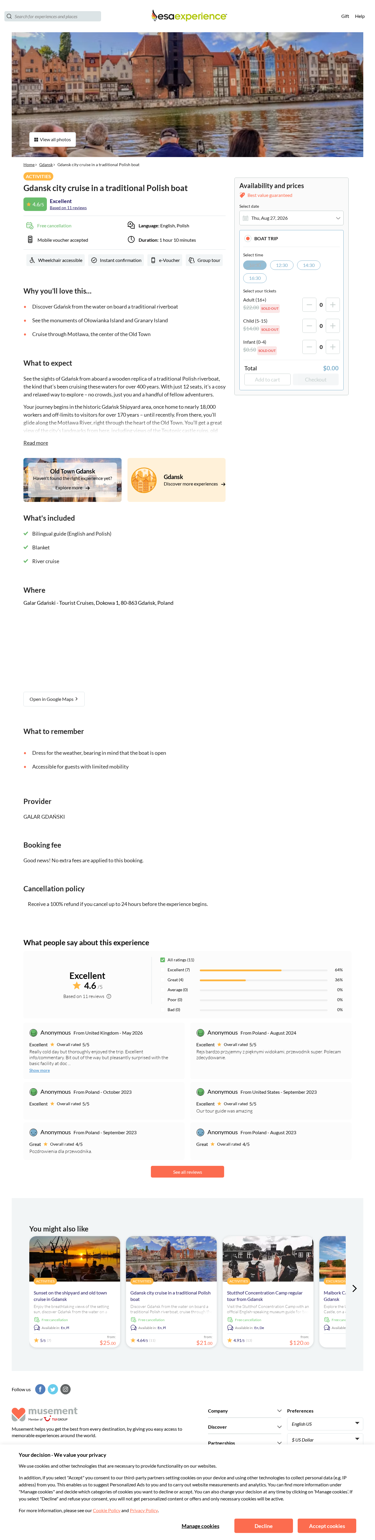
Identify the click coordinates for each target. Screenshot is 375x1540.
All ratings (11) (181, 959)
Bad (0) (174, 1009)
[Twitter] (52, 1389)
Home (29, 164)
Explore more (69, 487)
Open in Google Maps (52, 699)
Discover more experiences (191, 483)
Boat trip (266, 238)
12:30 (282, 265)
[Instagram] (65, 1389)
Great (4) (175, 979)
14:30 (309, 265)
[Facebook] (39, 1389)
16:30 (255, 278)
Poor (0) (175, 999)
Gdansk (46, 164)
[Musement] (187, 16)
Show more (39, 1070)
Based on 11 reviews (68, 207)
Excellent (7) (179, 969)
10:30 (255, 265)
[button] (291, 238)
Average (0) (178, 989)
